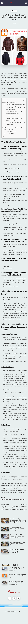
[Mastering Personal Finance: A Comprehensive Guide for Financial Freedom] (5, 536)
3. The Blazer (9, 135)
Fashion (14, 10)
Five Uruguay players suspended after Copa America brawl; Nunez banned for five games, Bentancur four (18, 520)
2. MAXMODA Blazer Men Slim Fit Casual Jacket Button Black (15, 108)
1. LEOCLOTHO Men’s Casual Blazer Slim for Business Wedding (15, 105)
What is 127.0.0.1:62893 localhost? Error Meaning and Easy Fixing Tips (17, 576)
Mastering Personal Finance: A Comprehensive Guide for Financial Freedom (18, 536)
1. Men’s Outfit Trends (11, 131)
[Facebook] (9, 598)
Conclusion (5, 136)
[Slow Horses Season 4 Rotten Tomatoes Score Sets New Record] (5, 543)
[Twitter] (18, 598)
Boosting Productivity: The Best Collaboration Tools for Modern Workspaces (17, 569)
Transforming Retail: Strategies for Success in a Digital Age (17, 529)
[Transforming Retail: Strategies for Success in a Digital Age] (5, 529)
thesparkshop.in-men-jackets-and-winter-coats (13, 499)
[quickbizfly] (14, 2)
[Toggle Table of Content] (23, 100)
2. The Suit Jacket (10, 133)
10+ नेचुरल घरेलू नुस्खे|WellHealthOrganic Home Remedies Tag (7, 508)
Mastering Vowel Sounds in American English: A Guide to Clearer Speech (18, 551)
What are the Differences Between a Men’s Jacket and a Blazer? (13, 128)
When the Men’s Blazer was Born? (11, 126)
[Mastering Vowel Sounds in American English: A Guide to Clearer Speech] (5, 551)
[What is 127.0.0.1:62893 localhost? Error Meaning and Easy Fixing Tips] (4, 575)
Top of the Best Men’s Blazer (10, 102)
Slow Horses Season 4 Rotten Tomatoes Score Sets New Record (17, 543)
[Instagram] (14, 598)
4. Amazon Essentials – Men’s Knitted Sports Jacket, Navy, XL (14, 116)
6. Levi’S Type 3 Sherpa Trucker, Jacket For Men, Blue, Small (15, 123)
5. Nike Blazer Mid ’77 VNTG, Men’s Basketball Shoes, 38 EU (14, 119)
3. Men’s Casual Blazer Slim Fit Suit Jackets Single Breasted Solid (14, 112)
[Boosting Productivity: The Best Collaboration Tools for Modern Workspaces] (4, 568)
